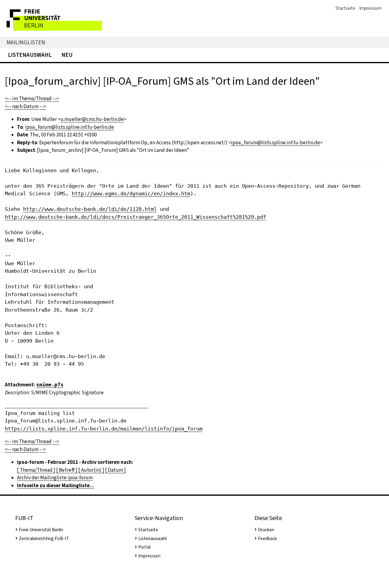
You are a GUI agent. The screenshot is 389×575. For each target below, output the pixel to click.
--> (56, 98)
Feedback (267, 539)
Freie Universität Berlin (41, 530)
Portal (144, 547)
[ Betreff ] (66, 470)
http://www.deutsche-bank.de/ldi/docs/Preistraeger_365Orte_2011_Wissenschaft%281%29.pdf (135, 217)
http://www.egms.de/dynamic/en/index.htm (131, 193)
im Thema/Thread (32, 98)
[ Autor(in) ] (91, 470)
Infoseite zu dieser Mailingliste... (55, 485)
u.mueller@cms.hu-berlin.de (92, 119)
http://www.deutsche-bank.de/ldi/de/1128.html (90, 209)
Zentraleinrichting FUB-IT (44, 539)
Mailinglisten (25, 42)
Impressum (370, 8)
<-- (8, 98)
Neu (67, 55)
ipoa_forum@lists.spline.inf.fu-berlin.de (69, 127)
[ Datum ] (115, 470)
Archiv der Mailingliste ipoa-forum (55, 477)
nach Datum (25, 106)
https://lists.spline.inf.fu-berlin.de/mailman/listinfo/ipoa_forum (103, 429)
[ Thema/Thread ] (36, 470)
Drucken (266, 530)
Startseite (345, 8)
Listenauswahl (30, 55)
